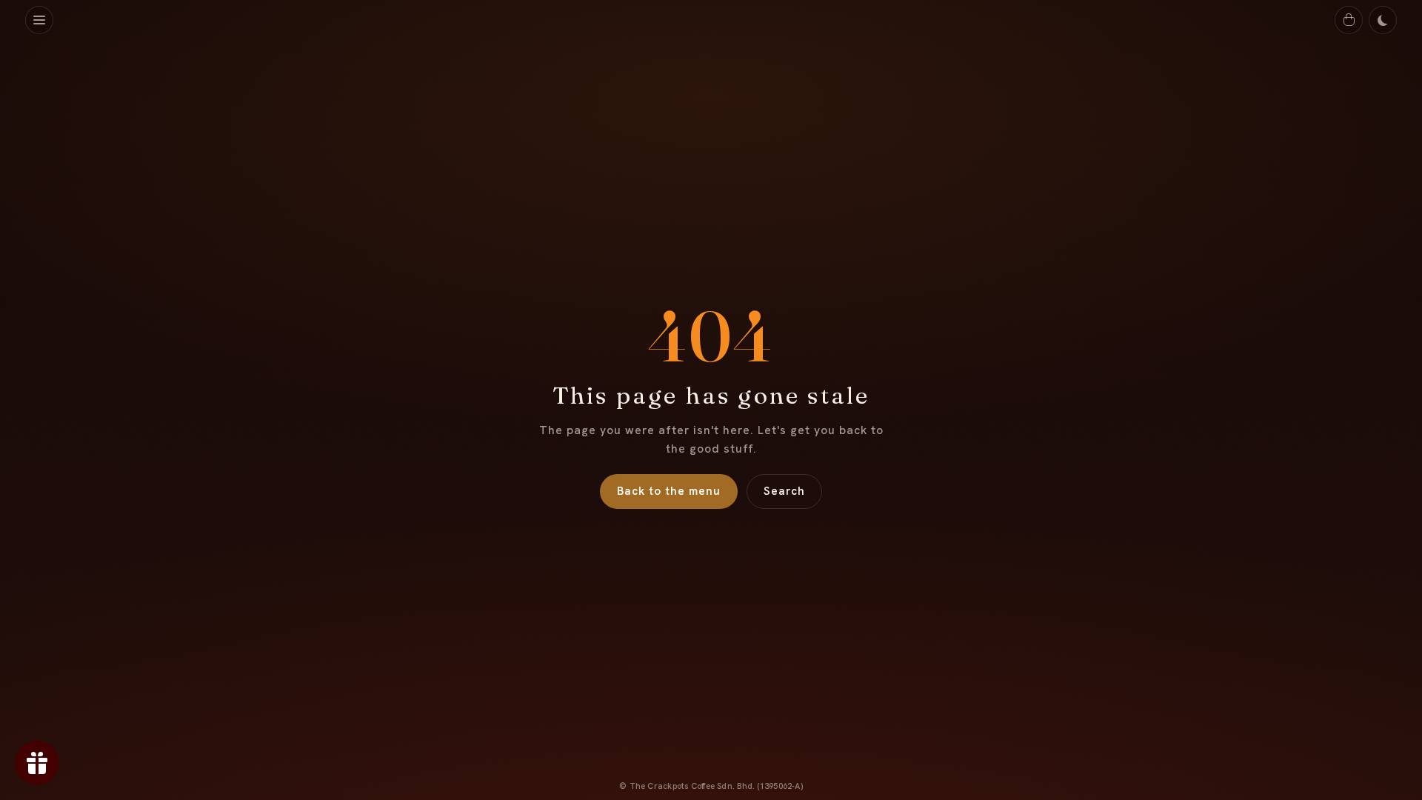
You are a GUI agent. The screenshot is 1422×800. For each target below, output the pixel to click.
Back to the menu (669, 491)
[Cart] (1349, 20)
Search (784, 491)
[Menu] (39, 20)
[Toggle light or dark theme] (1383, 20)
